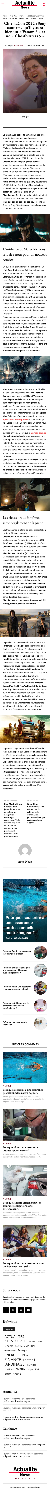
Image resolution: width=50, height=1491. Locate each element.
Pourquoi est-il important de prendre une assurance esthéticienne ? (16, 1005)
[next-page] (42, 884)
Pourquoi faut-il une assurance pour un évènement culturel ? (17, 988)
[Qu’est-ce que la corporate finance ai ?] (40, 1023)
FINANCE (12, 1359)
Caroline (9, 938)
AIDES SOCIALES (15, 1340)
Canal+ (39, 1341)
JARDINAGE (14, 1364)
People (30, 1370)
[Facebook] (6, 1310)
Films (25, 1355)
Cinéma (8, 1345)
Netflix (21, 1369)
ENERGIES (12, 1354)
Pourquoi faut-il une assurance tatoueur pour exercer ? (17, 952)
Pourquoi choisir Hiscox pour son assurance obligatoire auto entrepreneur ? (16, 970)
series (17, 1373)
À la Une (13, 16)
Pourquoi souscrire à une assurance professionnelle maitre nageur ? (25, 925)
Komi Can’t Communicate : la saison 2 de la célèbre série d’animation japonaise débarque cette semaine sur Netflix (36, 813)
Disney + (22, 1350)
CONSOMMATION (25, 1345)
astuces (32, 1341)
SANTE (7, 1374)
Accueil (5, 16)
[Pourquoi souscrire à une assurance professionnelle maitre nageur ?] (25, 910)
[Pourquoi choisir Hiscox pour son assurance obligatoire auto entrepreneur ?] (40, 970)
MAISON (9, 1369)
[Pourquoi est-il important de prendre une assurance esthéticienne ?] (40, 1005)
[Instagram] (13, 1310)
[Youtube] (28, 1310)
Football (29, 1359)
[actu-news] (25, 850)
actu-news (18, 45)
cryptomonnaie (10, 1350)
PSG (37, 1369)
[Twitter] (21, 1310)
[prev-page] (37, 884)
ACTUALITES (14, 1336)
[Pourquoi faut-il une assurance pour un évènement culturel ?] (40, 988)
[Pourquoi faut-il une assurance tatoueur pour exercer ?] (40, 952)
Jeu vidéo (32, 1364)
